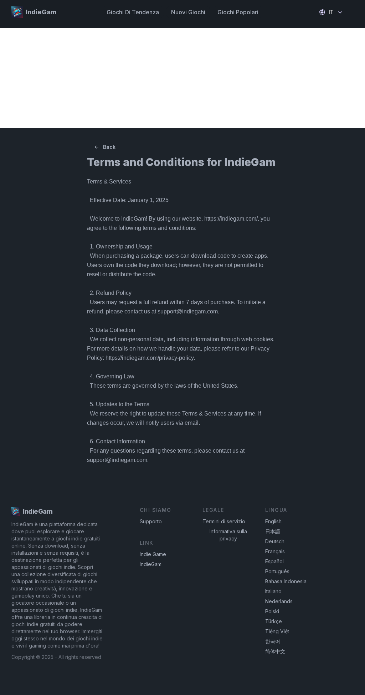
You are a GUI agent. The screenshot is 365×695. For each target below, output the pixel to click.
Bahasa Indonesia (286, 581)
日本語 (272, 531)
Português (277, 571)
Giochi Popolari (237, 12)
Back (109, 147)
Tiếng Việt (277, 631)
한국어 (272, 641)
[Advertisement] (182, 78)
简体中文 (275, 651)
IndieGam (150, 564)
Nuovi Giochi (188, 12)
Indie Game (153, 554)
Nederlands (279, 601)
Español (274, 561)
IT (331, 12)
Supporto (151, 521)
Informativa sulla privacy (228, 535)
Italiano (273, 591)
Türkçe (273, 621)
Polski (272, 611)
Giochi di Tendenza (133, 12)
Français (275, 551)
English (273, 521)
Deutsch (274, 541)
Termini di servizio (223, 521)
